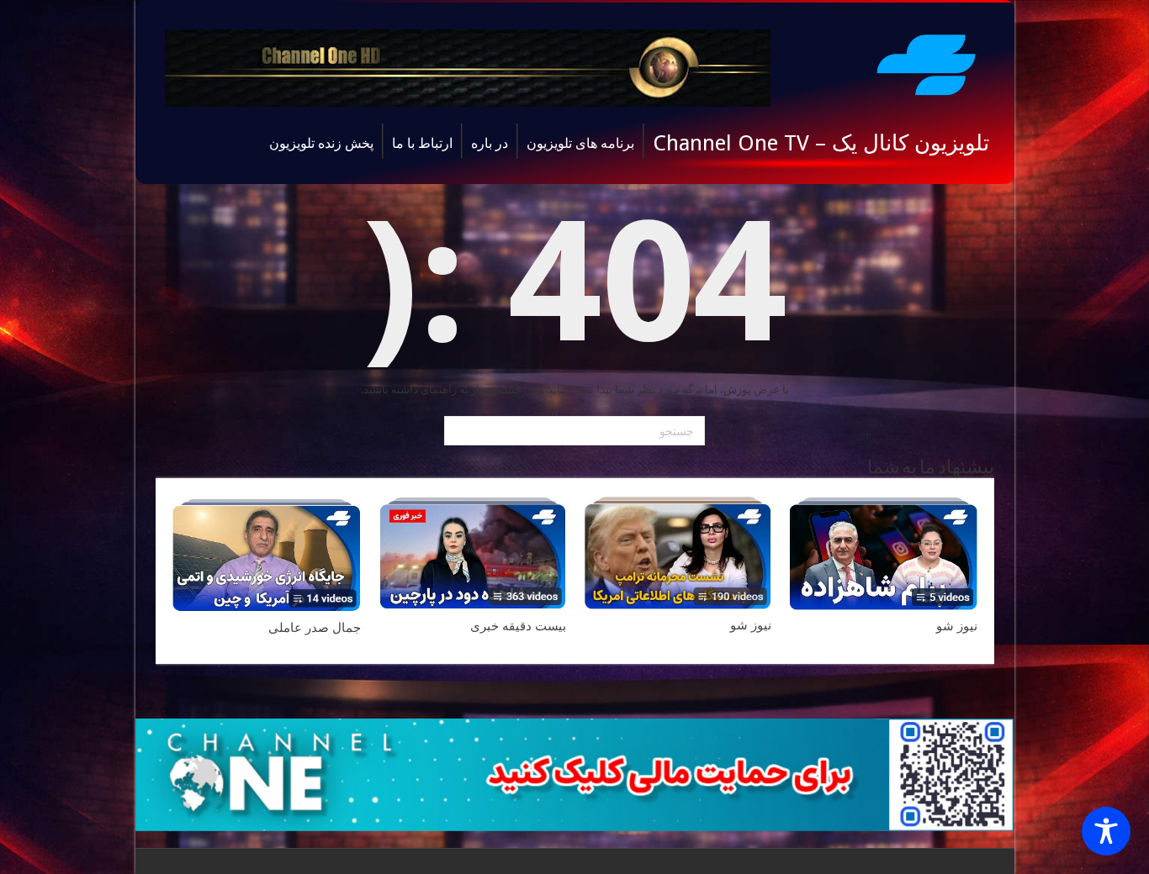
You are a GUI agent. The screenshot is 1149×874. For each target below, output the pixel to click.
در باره (489, 143)
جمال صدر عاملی (314, 627)
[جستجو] (459, 431)
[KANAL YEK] (926, 62)
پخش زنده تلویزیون (321, 143)
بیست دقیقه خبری (518, 626)
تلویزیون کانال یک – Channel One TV (821, 142)
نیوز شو (956, 626)
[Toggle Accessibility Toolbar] (1106, 831)
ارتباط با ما (422, 143)
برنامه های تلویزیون (580, 143)
